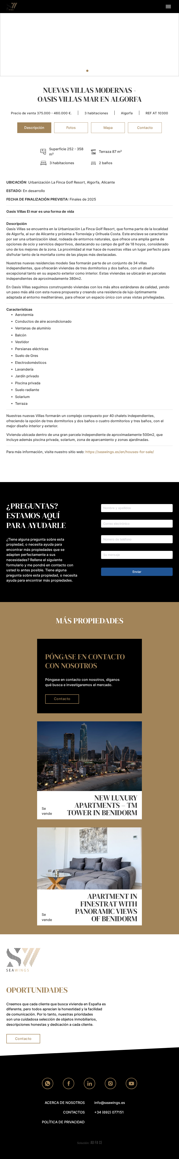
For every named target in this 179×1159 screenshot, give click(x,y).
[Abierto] (168, 6)
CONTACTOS (74, 1112)
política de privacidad (63, 1122)
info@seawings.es (109, 1103)
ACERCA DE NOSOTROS (65, 1103)
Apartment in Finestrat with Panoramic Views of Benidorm (106, 907)
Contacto (62, 699)
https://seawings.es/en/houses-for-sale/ (119, 452)
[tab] (78, 71)
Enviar (137, 572)
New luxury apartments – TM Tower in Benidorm (102, 805)
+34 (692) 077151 (109, 1112)
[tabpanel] (89, 305)
